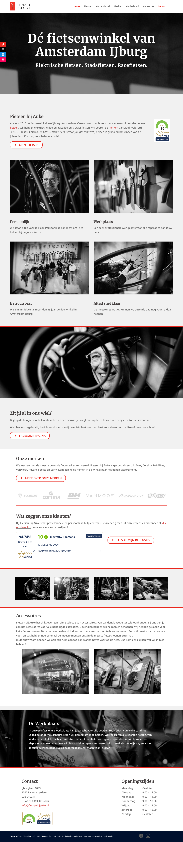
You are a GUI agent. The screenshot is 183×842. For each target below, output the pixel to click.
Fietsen (88, 6)
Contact (162, 6)
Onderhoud (132, 6)
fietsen (14, 127)
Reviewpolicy (108, 836)
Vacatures (148, 6)
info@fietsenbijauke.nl (35, 805)
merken (113, 127)
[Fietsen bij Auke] (20, 6)
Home (76, 6)
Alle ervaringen (94, 536)
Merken (118, 6)
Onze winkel (103, 6)
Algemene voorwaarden (93, 836)
